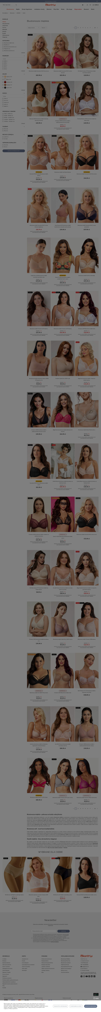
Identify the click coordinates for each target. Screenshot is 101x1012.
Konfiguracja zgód (76, 1006)
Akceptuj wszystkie (90, 1006)
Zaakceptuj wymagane (60, 1006)
